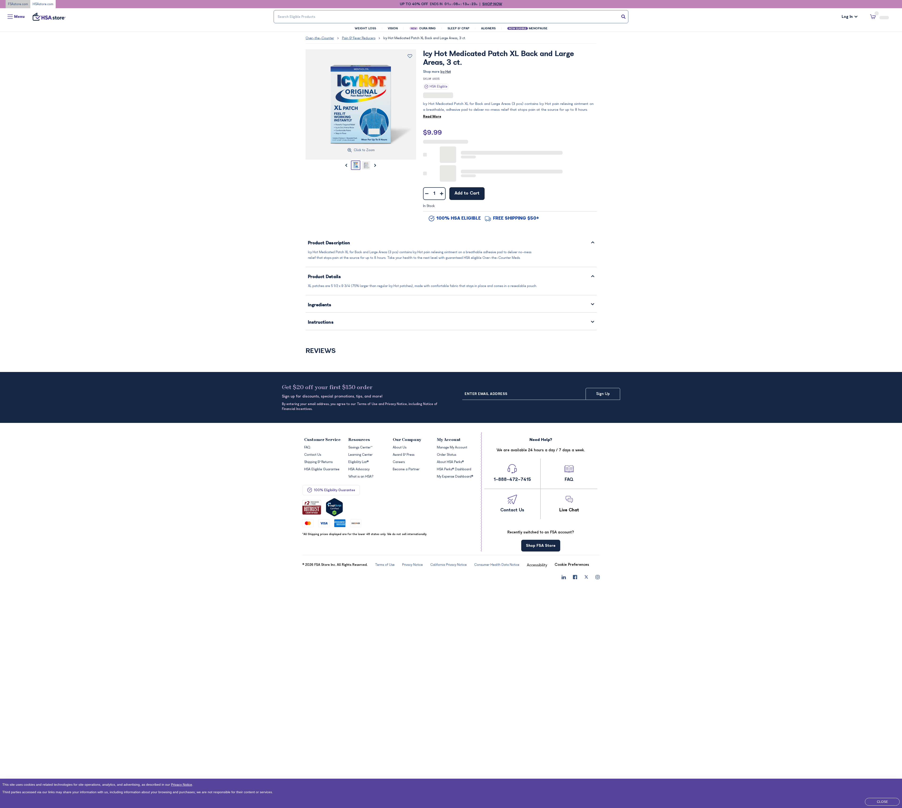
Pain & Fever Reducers (358, 38)
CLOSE (882, 802)
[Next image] (375, 165)
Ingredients (319, 259)
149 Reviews (485, 379)
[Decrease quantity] (427, 147)
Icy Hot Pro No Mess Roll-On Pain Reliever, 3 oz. (337, 555)
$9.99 (432, 132)
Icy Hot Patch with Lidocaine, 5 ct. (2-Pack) (487, 390)
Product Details (324, 231)
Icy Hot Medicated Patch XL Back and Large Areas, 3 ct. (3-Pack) (338, 390)
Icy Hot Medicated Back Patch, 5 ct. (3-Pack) (560, 390)
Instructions (321, 277)
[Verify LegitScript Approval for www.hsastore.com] (334, 719)
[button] (340, 338)
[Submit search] (623, 17)
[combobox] (451, 16)
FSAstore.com (18, 4)
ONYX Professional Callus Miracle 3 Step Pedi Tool (563, 555)
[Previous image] (346, 165)
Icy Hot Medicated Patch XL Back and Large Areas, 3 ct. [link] (424, 38)
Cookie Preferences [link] (572, 776)
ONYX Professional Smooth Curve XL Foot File (412, 555)
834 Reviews (457, 95)
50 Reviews (409, 544)
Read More (432, 116)
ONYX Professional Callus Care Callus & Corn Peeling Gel (485, 555)
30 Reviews (559, 544)
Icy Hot (445, 72)
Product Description (329, 197)
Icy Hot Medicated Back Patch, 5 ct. (411, 390)
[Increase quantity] (441, 147)
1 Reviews (333, 544)
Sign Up (603, 605)
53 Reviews (484, 544)
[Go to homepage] (49, 17)
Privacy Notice (174, 783)
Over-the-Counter (320, 38)
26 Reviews (410, 379)
